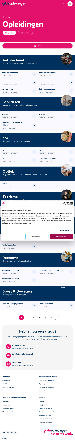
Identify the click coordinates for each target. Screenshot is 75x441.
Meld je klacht (43, 405)
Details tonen (64, 230)
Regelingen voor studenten (47, 412)
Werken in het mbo (8, 412)
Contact (41, 401)
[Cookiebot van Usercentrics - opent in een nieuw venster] (64, 203)
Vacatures (5, 401)
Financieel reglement (45, 422)
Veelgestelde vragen (45, 415)
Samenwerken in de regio (46, 387)
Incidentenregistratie (45, 408)
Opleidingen (6, 380)
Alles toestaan (61, 236)
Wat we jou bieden (8, 408)
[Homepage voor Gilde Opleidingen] (14, 4)
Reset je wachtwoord (45, 419)
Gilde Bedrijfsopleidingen (46, 380)
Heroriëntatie (6, 391)
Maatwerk (42, 391)
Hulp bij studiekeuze (8, 387)
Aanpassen (36, 236)
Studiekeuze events (8, 384)
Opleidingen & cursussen (46, 384)
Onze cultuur (6, 405)
